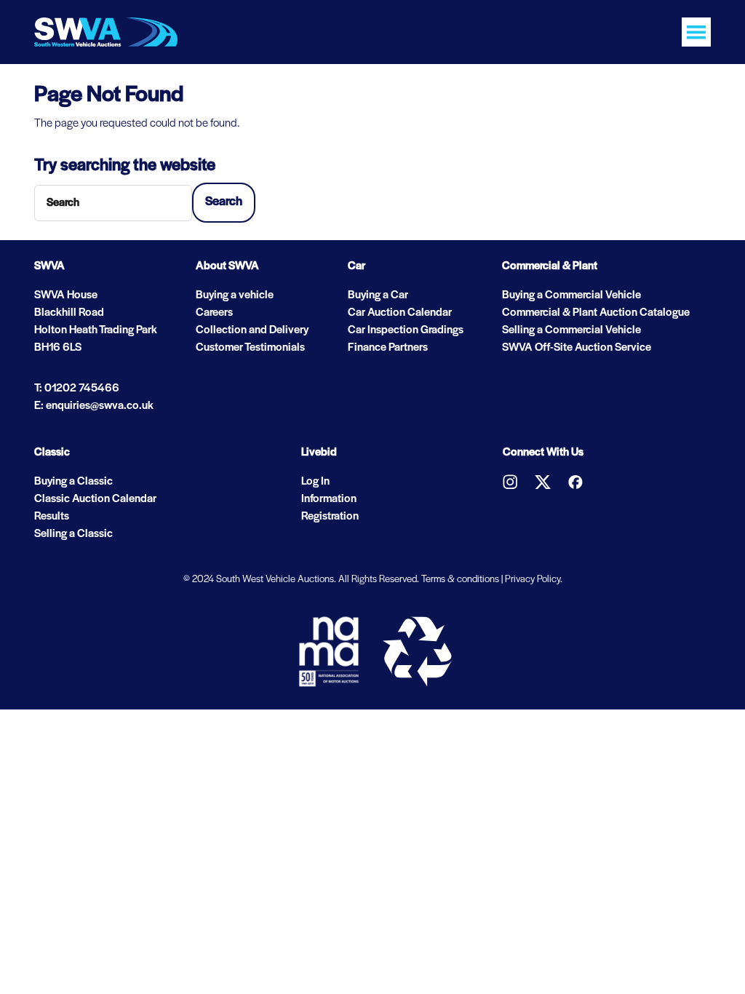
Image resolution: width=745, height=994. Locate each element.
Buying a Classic (73, 482)
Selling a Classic (73, 534)
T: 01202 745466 (76, 388)
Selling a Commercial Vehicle (571, 330)
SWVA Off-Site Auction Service (576, 348)
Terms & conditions (460, 579)
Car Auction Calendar (400, 313)
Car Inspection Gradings (405, 330)
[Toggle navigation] (696, 32)
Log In (315, 482)
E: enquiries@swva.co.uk (94, 406)
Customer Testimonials (250, 348)
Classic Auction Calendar (95, 499)
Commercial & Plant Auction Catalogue (596, 313)
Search (223, 202)
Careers (214, 313)
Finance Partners (388, 348)
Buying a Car (378, 295)
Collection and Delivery (252, 330)
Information (328, 499)
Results (51, 516)
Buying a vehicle (235, 295)
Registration (330, 516)
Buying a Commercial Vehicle (571, 295)
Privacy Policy (532, 579)
